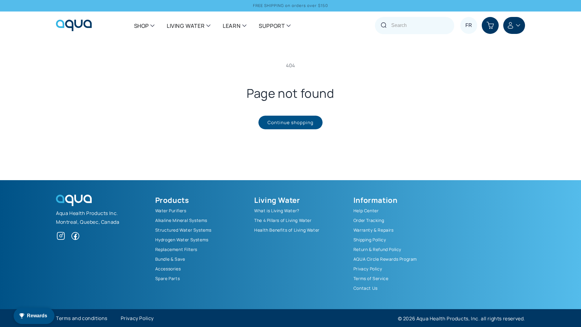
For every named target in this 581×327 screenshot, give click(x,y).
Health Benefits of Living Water (287, 230)
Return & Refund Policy (377, 249)
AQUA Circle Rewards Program (385, 259)
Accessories (168, 269)
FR (468, 25)
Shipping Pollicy (369, 239)
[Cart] (490, 25)
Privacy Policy (367, 269)
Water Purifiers (170, 210)
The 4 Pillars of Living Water (282, 220)
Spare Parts (167, 278)
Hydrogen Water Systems (181, 239)
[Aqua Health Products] (74, 204)
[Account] (514, 25)
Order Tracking (368, 220)
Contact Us (365, 288)
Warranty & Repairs (373, 230)
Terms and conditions (81, 318)
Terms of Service (371, 278)
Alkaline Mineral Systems (181, 220)
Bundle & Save (170, 259)
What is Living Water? (276, 210)
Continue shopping (290, 122)
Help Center (366, 210)
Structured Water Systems (183, 230)
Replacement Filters (176, 249)
